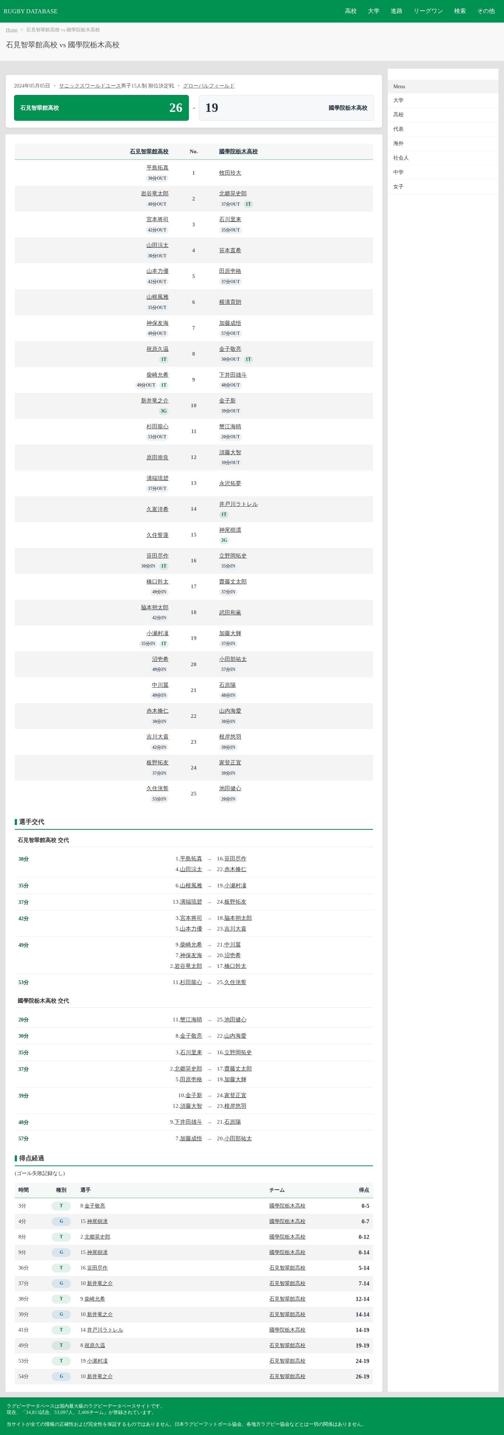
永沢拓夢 (230, 483)
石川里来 (230, 219)
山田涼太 (157, 245)
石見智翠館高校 (149, 151)
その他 (486, 11)
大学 (374, 11)
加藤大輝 (230, 633)
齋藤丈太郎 (233, 581)
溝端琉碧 (157, 478)
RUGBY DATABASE (31, 11)
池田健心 (230, 788)
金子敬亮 (230, 349)
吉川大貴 (157, 736)
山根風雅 (157, 297)
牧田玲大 (230, 172)
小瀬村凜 (157, 633)
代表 (398, 129)
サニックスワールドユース (90, 86)
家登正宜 (230, 762)
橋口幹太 (157, 581)
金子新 (227, 400)
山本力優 (157, 271)
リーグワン (428, 11)
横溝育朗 (230, 302)
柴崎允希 (157, 374)
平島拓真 (157, 167)
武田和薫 (230, 612)
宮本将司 (157, 219)
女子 (398, 186)
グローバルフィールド (209, 86)
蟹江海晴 (230, 426)
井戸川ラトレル (238, 504)
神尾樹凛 (230, 530)
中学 (398, 172)
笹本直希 (230, 250)
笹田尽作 (157, 555)
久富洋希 (157, 509)
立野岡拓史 (233, 555)
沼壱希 (160, 659)
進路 (397, 11)
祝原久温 (157, 349)
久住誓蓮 (157, 535)
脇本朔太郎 (155, 607)
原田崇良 (157, 457)
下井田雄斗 (233, 374)
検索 (460, 11)
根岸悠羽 (230, 736)
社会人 (401, 158)
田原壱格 (230, 271)
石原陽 (227, 685)
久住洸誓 (157, 788)
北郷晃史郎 (233, 193)
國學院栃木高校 (238, 151)
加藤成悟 (230, 323)
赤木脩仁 (157, 711)
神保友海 (157, 323)
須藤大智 (230, 452)
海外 (398, 143)
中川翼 (160, 685)
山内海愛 (230, 711)
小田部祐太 (233, 659)
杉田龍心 (157, 426)
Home (12, 29)
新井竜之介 (155, 400)
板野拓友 (157, 762)
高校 (351, 11)
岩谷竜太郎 (155, 193)
